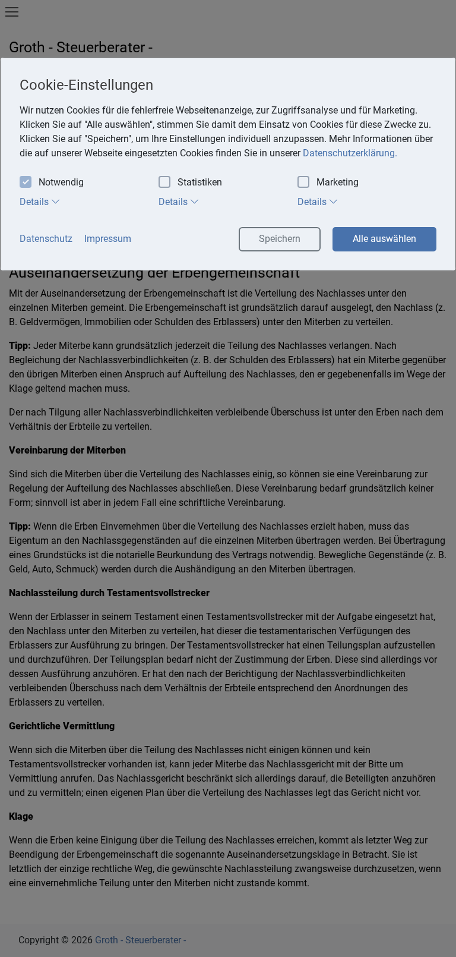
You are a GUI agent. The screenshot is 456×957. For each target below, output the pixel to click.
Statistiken (200, 182)
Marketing (337, 182)
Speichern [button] (279, 238)
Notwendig (61, 182)
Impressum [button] (107, 238)
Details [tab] (35, 201)
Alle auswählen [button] (384, 238)
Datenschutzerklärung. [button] (350, 153)
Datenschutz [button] (46, 238)
